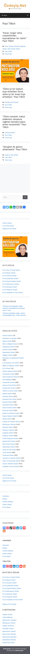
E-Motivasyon (19, 650)
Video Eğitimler (7, 617)
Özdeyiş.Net (15, 5)
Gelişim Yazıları (7, 614)
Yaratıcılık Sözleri (8, 455)
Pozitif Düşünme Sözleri (10, 438)
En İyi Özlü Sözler (8, 226)
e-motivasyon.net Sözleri (10, 363)
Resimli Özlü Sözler (8, 441)
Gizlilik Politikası (7, 502)
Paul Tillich (8, 51)
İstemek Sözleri (7, 402)
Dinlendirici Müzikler (9, 640)
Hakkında (5, 496)
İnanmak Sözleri (7, 396)
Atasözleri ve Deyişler (9, 338)
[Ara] (25, 197)
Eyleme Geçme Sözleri (9, 371)
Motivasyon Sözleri (8, 424)
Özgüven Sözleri (7, 435)
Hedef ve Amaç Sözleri (10, 391)
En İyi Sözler (6, 368)
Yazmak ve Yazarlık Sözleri (11, 458)
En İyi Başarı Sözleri (9, 273)
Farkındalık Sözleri (8, 374)
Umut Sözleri (6, 452)
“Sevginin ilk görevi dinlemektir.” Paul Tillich (14, 148)
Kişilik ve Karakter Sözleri (10, 413)
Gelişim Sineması (8, 626)
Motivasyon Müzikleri (9, 637)
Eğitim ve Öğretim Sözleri (10, 365)
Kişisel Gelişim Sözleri (9, 416)
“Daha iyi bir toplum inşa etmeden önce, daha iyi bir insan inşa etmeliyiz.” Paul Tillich (13, 93)
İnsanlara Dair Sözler (11, 102)
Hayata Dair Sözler (8, 388)
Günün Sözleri (7, 223)
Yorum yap (8, 54)
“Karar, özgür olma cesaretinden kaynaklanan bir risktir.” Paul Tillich (14, 37)
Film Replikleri (7, 379)
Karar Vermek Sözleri (12, 46)
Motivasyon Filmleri (8, 623)
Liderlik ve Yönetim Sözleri (11, 421)
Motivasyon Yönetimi (9, 620)
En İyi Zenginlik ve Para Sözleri (12, 292)
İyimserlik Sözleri (8, 405)
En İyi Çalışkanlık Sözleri (10, 278)
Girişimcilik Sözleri (8, 382)
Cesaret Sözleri (10, 132)
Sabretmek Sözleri (8, 447)
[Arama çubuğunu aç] (27, 15)
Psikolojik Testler (8, 628)
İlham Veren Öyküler (9, 634)
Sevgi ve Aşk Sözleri (11, 155)
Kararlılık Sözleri (7, 410)
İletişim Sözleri (7, 393)
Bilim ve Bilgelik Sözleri (10, 344)
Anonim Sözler (7, 335)
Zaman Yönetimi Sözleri (10, 464)
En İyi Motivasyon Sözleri (10, 284)
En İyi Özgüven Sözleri (9, 290)
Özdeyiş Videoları (8, 430)
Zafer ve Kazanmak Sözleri (11, 461)
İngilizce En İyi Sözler (9, 228)
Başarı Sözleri (7, 341)
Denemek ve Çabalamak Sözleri (13, 358)
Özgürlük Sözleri (7, 433)
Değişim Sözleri (7, 355)
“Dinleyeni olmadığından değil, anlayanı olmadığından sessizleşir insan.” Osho (13, 308)
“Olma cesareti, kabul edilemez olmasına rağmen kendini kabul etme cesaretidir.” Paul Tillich (14, 122)
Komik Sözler (6, 419)
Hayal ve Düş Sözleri (9, 385)
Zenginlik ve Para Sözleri (10, 466)
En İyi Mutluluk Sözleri (9, 287)
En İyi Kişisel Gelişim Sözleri (11, 281)
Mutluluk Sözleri (7, 427)
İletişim (4, 499)
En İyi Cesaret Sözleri (9, 276)
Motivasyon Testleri (9, 631)
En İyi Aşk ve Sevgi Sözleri (11, 270)
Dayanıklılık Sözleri (8, 352)
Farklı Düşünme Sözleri (10, 377)
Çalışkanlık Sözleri (8, 347)
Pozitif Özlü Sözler (8, 642)
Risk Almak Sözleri (14, 49)
